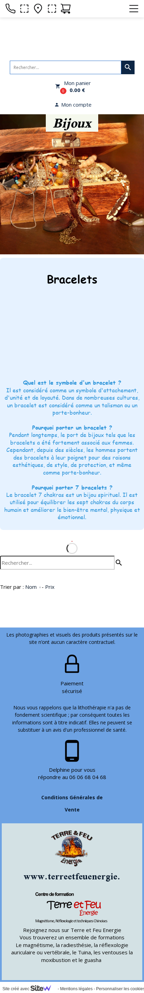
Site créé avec (16, 988)
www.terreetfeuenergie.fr (76, 876)
